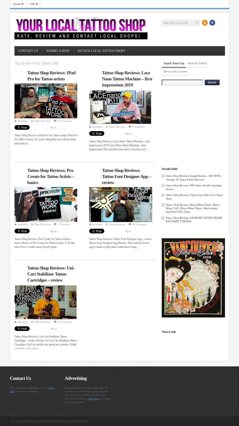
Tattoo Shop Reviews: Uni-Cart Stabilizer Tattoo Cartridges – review (51, 273)
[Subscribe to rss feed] (205, 23)
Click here (93, 398)
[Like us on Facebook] (212, 23)
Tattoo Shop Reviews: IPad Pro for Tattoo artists (51, 75)
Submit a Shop (58, 51)
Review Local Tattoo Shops (101, 51)
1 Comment (138, 126)
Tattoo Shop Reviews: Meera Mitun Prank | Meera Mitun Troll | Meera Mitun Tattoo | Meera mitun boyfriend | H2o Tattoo (193, 208)
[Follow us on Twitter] (220, 23)
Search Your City (174, 63)
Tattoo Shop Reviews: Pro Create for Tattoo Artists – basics (50, 176)
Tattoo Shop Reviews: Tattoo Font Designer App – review (126, 176)
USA (31, 4)
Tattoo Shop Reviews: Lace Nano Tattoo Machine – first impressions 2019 (127, 78)
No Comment (64, 120)
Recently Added (197, 63)
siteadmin (23, 120)
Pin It (53, 127)
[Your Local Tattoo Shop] (81, 38)
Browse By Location (176, 71)
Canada (15, 4)
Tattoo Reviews (42, 120)
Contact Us (28, 51)
